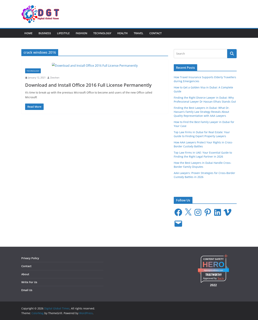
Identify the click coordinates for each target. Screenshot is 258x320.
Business (45, 33)
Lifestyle (63, 33)
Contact (155, 33)
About (25, 274)
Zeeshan (54, 77)
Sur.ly (221, 278)
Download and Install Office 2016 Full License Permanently (88, 85)
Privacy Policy (30, 258)
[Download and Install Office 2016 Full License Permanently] (94, 65)
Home (28, 33)
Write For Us (29, 282)
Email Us (26, 290)
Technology (102, 33)
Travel (138, 33)
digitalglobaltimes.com (213, 270)
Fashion (81, 33)
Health (122, 33)
